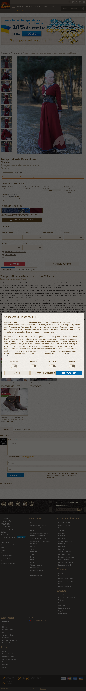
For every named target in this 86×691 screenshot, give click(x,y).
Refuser (16, 373)
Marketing (72, 361)
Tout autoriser (69, 373)
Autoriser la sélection (45, 373)
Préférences (33, 361)
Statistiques (52, 361)
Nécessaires (14, 361)
